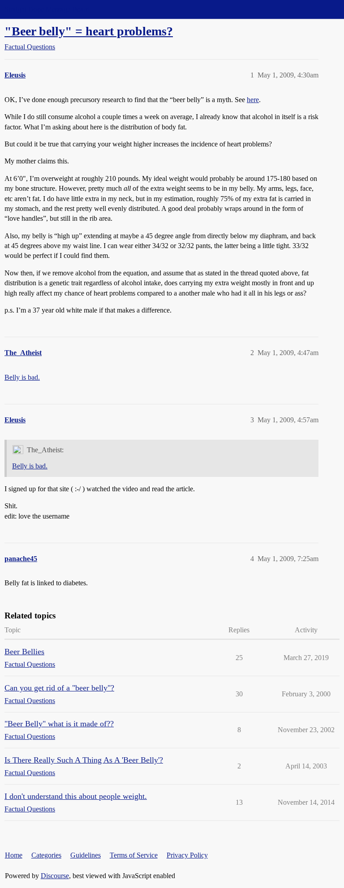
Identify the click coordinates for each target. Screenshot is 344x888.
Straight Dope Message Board (47, 9)
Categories (46, 855)
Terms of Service (134, 855)
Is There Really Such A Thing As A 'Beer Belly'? (83, 759)
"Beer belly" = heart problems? (88, 31)
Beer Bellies (24, 651)
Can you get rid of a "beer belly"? (59, 687)
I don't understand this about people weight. (75, 796)
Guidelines (85, 855)
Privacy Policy (187, 855)
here (253, 99)
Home (13, 855)
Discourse (55, 875)
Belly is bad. (22, 377)
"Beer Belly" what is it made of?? (59, 723)
